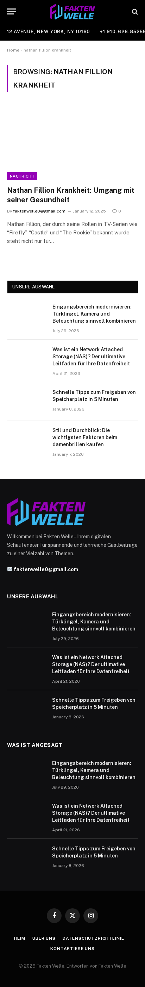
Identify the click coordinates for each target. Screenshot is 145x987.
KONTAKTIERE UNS (72, 948)
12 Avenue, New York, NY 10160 (48, 31)
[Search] (134, 11)
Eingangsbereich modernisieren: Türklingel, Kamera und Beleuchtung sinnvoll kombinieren (94, 314)
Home (13, 50)
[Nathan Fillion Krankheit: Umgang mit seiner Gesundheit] (72, 143)
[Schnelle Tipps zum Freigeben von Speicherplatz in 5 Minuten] (26, 401)
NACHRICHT (22, 176)
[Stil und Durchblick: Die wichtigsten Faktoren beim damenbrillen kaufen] (26, 439)
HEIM (19, 938)
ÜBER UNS (44, 938)
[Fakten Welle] (72, 11)
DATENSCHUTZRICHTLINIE (93, 938)
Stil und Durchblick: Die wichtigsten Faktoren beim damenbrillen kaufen (84, 437)
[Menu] (11, 11)
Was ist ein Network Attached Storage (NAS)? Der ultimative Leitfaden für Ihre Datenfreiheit (91, 356)
